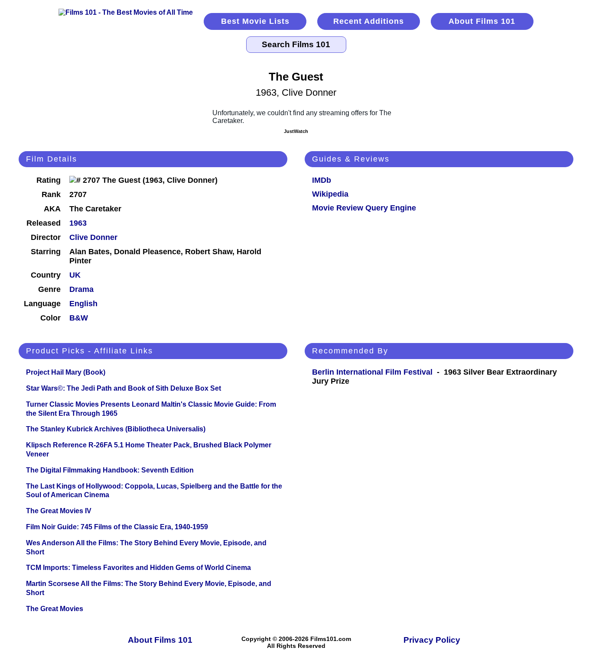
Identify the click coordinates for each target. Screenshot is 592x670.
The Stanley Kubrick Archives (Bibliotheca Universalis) (115, 429)
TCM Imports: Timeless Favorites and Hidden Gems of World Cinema (138, 567)
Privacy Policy (431, 639)
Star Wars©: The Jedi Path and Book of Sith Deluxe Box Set (123, 388)
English (83, 303)
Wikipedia (330, 194)
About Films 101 (482, 21)
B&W (78, 318)
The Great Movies (54, 608)
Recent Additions (368, 21)
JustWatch (296, 131)
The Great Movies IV (58, 511)
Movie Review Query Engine (364, 208)
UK (75, 275)
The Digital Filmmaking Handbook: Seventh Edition (110, 470)
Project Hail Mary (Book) (65, 372)
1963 (78, 223)
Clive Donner (93, 237)
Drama (81, 289)
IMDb (321, 180)
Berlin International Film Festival (372, 372)
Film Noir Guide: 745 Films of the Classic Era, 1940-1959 (117, 527)
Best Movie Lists (255, 21)
